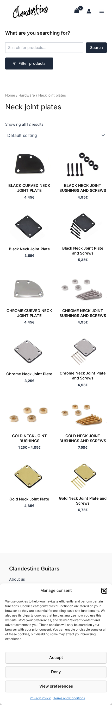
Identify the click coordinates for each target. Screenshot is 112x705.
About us (17, 579)
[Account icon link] (88, 11)
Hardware (26, 95)
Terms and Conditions (69, 698)
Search (96, 47)
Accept (56, 657)
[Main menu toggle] (101, 11)
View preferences (56, 686)
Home (10, 95)
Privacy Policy (40, 698)
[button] (104, 590)
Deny (56, 671)
